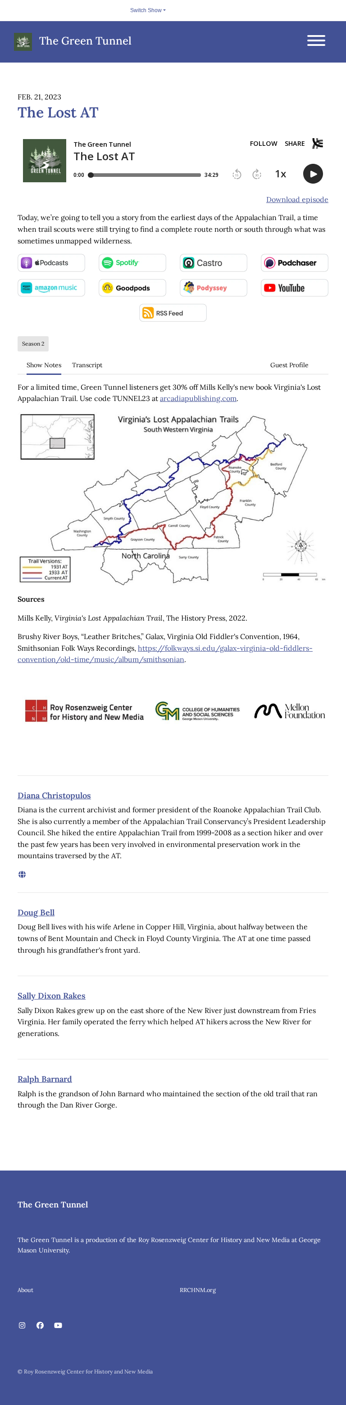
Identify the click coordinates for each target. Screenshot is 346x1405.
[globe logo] (22, 874)
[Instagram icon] (22, 1325)
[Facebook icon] (40, 1325)
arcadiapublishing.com (198, 398)
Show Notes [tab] (44, 365)
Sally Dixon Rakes (52, 996)
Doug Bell (36, 912)
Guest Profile (289, 365)
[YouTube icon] (58, 1325)
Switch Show (146, 10)
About (25, 1290)
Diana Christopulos (54, 795)
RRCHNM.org (198, 1290)
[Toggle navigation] (316, 41)
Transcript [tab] (87, 365)
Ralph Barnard (45, 1079)
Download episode (297, 199)
